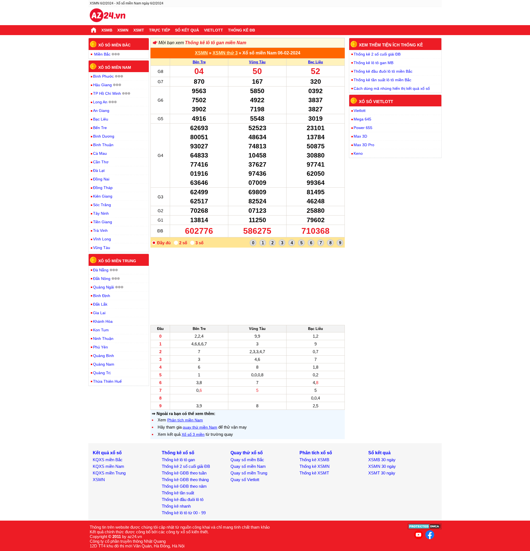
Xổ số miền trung (117, 261)
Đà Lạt (99, 170)
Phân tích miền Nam (185, 420)
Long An (100, 102)
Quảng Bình (103, 355)
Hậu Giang (102, 85)
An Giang (101, 110)
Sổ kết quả (187, 30)
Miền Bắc (102, 54)
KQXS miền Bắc (108, 459)
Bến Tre (199, 62)
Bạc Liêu (315, 62)
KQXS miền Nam (108, 466)
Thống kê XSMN (315, 466)
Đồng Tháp (103, 187)
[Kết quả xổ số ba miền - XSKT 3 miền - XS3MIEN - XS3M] (107, 16)
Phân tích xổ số (316, 452)
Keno (358, 153)
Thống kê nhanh (176, 506)
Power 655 (363, 127)
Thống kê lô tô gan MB (373, 63)
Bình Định (101, 295)
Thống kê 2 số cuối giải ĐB (377, 54)
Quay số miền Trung (248, 473)
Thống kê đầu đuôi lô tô (182, 499)
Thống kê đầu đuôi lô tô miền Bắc (383, 71)
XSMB (106, 30)
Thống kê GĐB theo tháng (185, 479)
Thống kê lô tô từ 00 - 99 (184, 512)
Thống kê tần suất (178, 492)
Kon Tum (101, 330)
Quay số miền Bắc (247, 459)
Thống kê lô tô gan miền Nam (215, 42)
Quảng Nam (103, 364)
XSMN (122, 30)
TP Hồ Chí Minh (107, 93)
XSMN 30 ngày (382, 466)
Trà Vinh (100, 230)
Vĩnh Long (102, 239)
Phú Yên (100, 347)
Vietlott (213, 30)
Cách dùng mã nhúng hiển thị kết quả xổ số (392, 88)
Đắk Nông (101, 278)
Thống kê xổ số (178, 452)
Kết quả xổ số (107, 452)
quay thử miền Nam (200, 427)
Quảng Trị (101, 373)
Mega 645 (362, 119)
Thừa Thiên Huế (107, 381)
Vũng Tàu (257, 62)
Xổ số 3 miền (193, 434)
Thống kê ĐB (241, 30)
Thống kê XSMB (314, 459)
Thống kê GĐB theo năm (184, 486)
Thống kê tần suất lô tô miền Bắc (382, 80)
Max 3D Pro (364, 145)
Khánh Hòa (103, 321)
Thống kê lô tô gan (178, 459)
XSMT (138, 30)
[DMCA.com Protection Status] (425, 528)
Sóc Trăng (102, 205)
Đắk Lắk (100, 304)
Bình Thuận (103, 145)
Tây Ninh (101, 213)
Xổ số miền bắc (114, 45)
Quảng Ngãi (103, 287)
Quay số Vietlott (244, 479)
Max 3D (360, 136)
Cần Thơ (100, 162)
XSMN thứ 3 (225, 53)
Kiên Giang (102, 196)
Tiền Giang (102, 222)
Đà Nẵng (100, 270)
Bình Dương (103, 136)
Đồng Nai (101, 179)
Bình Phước (103, 76)
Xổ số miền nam (114, 67)
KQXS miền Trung (109, 473)
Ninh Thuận (103, 338)
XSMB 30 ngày (382, 459)
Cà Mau (100, 153)
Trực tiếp (159, 30)
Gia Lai (99, 313)
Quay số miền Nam (248, 466)
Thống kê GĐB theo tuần (184, 473)
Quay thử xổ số (246, 452)
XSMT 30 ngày (381, 473)
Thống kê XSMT (314, 473)
